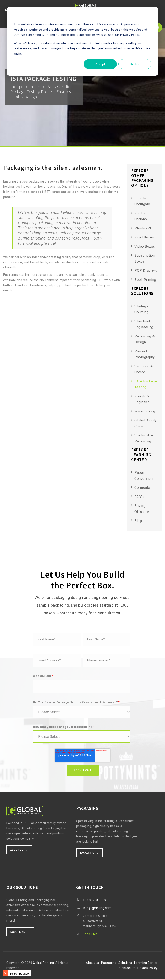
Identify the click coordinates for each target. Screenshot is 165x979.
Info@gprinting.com (97, 908)
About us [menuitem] (92, 962)
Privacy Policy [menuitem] (147, 968)
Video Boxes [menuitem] (144, 246)
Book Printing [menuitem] (145, 280)
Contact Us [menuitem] (127, 968)
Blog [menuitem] (138, 521)
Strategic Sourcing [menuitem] (141, 309)
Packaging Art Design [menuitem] (145, 339)
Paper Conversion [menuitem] (143, 476)
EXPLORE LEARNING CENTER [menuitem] (141, 454)
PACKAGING (87, 852)
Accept (100, 64)
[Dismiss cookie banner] (149, 16)
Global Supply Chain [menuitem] (145, 423)
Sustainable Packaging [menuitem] (143, 438)
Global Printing (43, 962)
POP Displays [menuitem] (145, 270)
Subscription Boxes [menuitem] (144, 258)
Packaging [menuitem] (108, 962)
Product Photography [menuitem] (144, 354)
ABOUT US (16, 849)
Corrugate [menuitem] (142, 488)
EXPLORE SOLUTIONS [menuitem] (142, 291)
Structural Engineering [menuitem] (143, 324)
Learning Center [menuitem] (146, 962)
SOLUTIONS (17, 931)
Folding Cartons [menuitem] (140, 216)
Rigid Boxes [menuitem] (144, 237)
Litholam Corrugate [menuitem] (142, 201)
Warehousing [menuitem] (144, 411)
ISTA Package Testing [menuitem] (145, 384)
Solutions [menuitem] (125, 962)
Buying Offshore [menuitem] (141, 509)
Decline (135, 64)
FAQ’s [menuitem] (139, 497)
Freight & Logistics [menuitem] (142, 399)
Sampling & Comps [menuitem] (143, 369)
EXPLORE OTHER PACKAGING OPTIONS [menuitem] (142, 178)
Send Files (90, 934)
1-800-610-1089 (94, 900)
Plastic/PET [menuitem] (144, 228)
